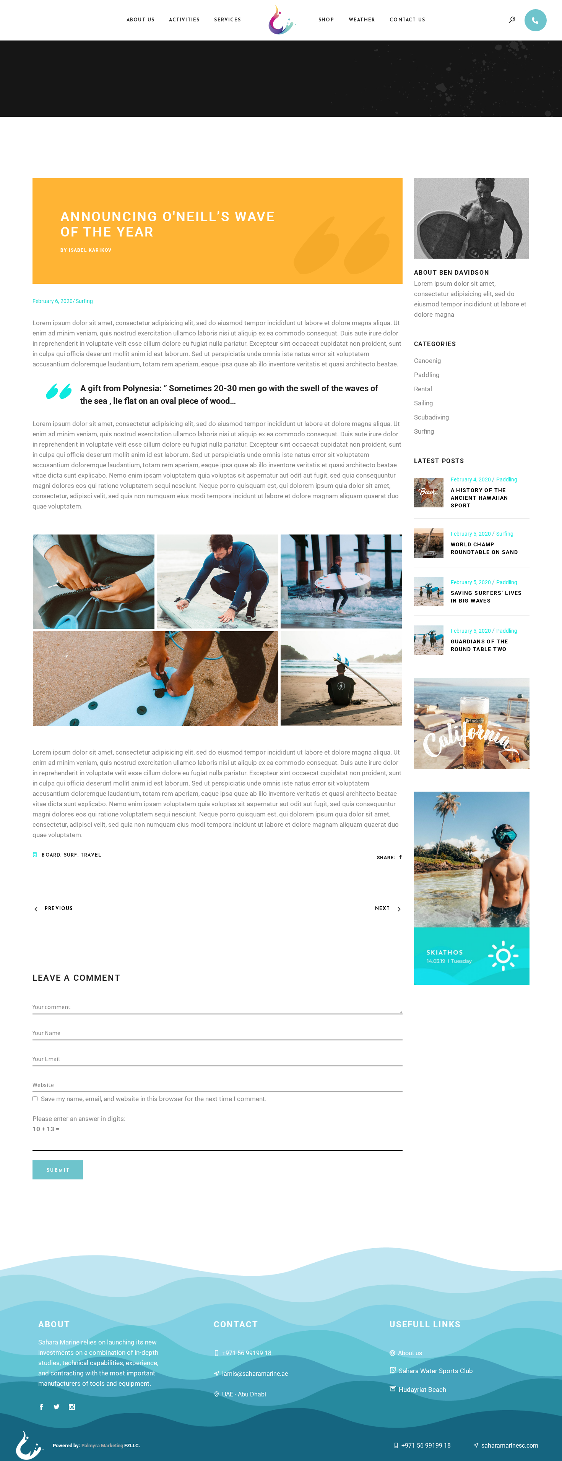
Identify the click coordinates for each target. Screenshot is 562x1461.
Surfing (84, 301)
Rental (423, 389)
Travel (91, 855)
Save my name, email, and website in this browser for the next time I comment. (153, 1099)
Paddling (427, 375)
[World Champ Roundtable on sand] (428, 543)
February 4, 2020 (471, 479)
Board (51, 855)
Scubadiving (431, 417)
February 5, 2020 (471, 534)
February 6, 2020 (52, 301)
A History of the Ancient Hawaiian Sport (479, 498)
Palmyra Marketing (102, 1445)
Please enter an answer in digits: (78, 1118)
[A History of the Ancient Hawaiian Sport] (428, 492)
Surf (71, 855)
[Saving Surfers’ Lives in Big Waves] (428, 591)
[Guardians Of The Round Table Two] (428, 640)
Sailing (423, 403)
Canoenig (427, 360)
